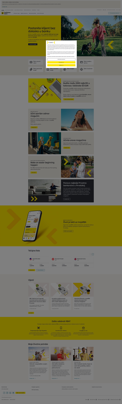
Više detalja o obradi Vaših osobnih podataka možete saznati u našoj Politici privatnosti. (60, 56)
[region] (61, 54)
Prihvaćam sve (61, 62)
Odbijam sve (61, 65)
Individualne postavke (61, 59)
